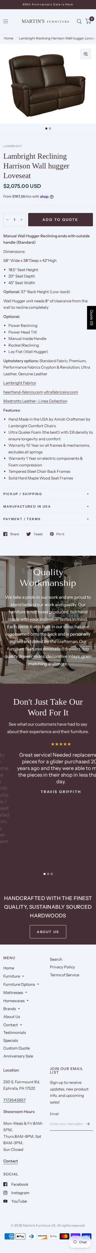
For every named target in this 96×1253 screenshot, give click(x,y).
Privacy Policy (62, 967)
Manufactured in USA (27, 506)
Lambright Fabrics (19, 382)
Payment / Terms (22, 519)
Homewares (14, 1000)
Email (54, 1114)
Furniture (11, 976)
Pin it (60, 534)
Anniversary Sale (18, 1056)
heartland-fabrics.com (23, 392)
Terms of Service (64, 974)
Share (14, 534)
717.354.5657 (14, 1100)
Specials (10, 1040)
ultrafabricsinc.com (61, 392)
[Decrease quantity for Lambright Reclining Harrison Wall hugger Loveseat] (7, 219)
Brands (9, 1008)
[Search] (79, 21)
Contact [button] (10, 1161)
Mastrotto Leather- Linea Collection (35, 401)
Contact (10, 1024)
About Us (11, 1016)
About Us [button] (48, 932)
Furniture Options (19, 984)
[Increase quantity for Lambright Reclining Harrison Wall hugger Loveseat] (21, 219)
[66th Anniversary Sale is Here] (48, 4)
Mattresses (13, 992)
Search (56, 959)
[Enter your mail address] (88, 1124)
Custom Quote (16, 1048)
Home (8, 38)
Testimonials (14, 1032)
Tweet (38, 534)
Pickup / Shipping (22, 494)
